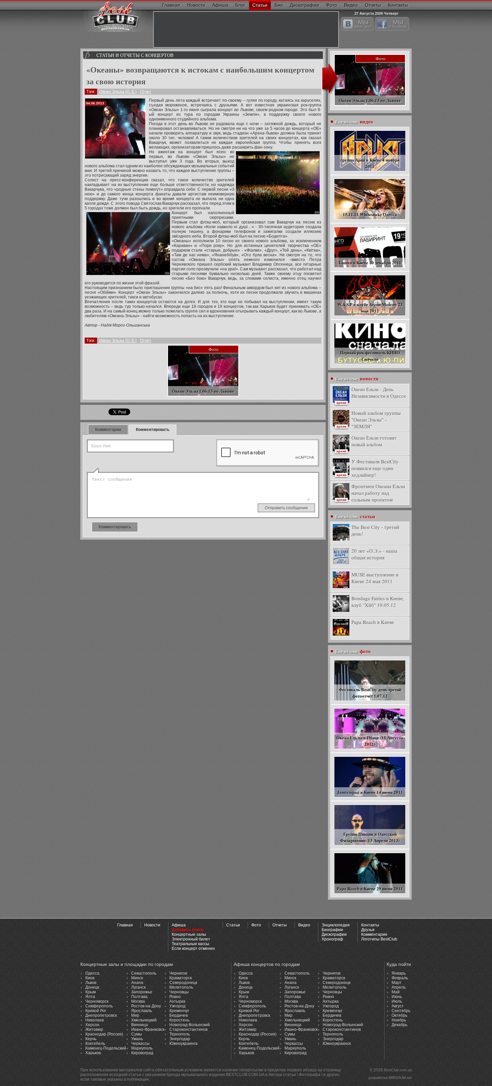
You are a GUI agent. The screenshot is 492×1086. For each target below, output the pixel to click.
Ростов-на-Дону (146, 1006)
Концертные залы (189, 934)
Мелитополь (181, 987)
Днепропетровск (101, 1015)
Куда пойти (399, 964)
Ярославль (141, 1010)
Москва (138, 1001)
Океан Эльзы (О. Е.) (118, 91)
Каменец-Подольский (105, 1048)
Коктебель (95, 1043)
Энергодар (179, 1038)
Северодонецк (183, 982)
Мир (135, 1015)
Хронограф (332, 939)
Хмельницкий (144, 1020)
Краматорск (180, 978)
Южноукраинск (183, 1043)
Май (396, 992)
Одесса (92, 973)
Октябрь (399, 1015)
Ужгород (177, 1006)
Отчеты (373, 5)
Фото (331, 5)
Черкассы (140, 1043)
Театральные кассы (190, 943)
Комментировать (152, 429)
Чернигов (178, 973)
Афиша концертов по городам (267, 964)
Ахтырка (177, 1001)
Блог (240, 5)
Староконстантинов (188, 1029)
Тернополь (179, 1034)
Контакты (398, 5)
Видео (351, 5)
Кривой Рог (95, 1010)
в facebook (398, 23)
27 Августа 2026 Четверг (376, 12)
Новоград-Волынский (189, 1024)
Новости (196, 5)
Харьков (93, 1053)
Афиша (220, 5)
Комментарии (108, 429)
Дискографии (304, 5)
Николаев (94, 1020)
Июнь (397, 996)
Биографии (332, 929)
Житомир (94, 1029)
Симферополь (99, 1006)
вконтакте (363, 23)
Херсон (92, 1024)
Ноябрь (399, 1020)
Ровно (175, 996)
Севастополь (143, 973)
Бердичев (178, 1015)
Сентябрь (401, 1010)
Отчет (145, 91)
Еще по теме (354, 121)
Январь (399, 973)
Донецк (92, 987)
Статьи (259, 5)
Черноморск (96, 1001)
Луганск (138, 987)
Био (278, 5)
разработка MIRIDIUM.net (390, 1078)
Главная (171, 5)
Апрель (399, 987)
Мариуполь (142, 1048)
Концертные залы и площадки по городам (126, 964)
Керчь (90, 1038)
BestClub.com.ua (398, 1070)
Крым (90, 992)
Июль (397, 1001)
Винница (139, 1024)
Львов (90, 982)
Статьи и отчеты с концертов (134, 55)
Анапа (137, 982)
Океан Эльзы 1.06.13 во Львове (203, 391)
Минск (137, 978)
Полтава (139, 996)
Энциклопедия (336, 925)
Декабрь (399, 1024)
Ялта (90, 996)
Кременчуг (179, 1010)
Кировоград (142, 1053)
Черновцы (179, 992)
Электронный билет (191, 939)
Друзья (368, 929)
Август (398, 1006)
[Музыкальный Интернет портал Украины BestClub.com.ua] (115, 16)
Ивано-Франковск (147, 1029)
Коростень (179, 1020)
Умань (137, 1038)
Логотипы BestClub (379, 939)
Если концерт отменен (193, 948)
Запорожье (141, 992)
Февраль (400, 978)
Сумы (136, 1034)
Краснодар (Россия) (104, 1034)
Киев (89, 978)
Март (397, 982)
